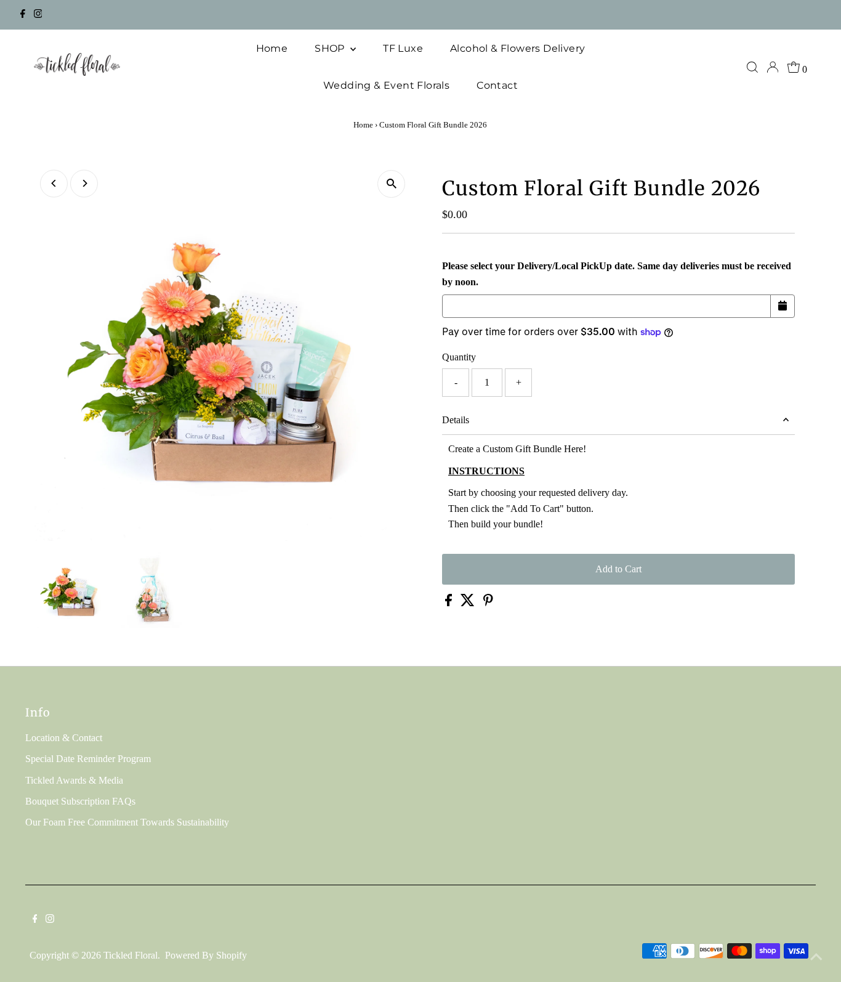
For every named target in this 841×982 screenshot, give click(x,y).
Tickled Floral (130, 955)
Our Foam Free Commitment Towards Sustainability (127, 822)
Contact (497, 85)
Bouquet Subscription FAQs (80, 801)
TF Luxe (403, 48)
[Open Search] (752, 67)
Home (272, 48)
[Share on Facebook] (449, 603)
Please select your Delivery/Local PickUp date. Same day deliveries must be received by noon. (616, 274)
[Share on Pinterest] (488, 603)
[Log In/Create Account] (772, 67)
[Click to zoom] (391, 184)
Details (455, 420)
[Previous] (54, 183)
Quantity (459, 357)
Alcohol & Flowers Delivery (517, 48)
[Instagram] (38, 15)
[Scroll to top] (816, 957)
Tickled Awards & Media (74, 780)
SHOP (331, 48)
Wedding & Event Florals (386, 85)
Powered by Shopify (206, 955)
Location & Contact (63, 737)
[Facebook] (22, 15)
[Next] (84, 183)
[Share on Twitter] (469, 603)
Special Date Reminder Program (88, 758)
